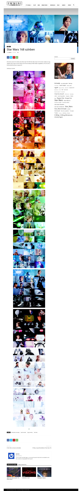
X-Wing (56, 115)
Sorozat (23, 476)
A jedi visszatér (23, 432)
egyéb (56, 87)
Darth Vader (63, 85)
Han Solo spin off (57, 91)
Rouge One (68, 98)
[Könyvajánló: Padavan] (44, 472)
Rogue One (60, 98)
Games (63, 5)
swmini (68, 109)
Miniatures (44, 5)
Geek (39, 5)
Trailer (56, 113)
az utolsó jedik (64, 83)
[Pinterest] (14, 57)
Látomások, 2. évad (25, 477)
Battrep (70, 83)
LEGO (55, 96)
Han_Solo (63, 91)
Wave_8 (68, 113)
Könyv (69, 5)
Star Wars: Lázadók (57, 102)
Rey (55, 98)
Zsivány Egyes (58, 117)
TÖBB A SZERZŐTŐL (22, 464)
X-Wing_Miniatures (66, 115)
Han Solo (66, 89)
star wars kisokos (59, 104)
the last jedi (57, 111)
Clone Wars (56, 85)
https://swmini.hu (19, 455)
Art (11, 44)
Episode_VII (56, 89)
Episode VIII (71, 87)
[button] (73, 5)
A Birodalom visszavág (15, 432)
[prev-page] (7, 482)
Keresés (56, 56)
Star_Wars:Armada (60, 108)
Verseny (60, 113)
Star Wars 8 (67, 100)
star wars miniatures (59, 106)
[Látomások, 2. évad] (29, 472)
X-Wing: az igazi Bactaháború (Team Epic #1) (41, 448)
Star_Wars (69, 106)
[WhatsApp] (17, 57)
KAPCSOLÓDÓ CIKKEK (12, 464)
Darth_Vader (69, 85)
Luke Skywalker (61, 96)
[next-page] (9, 482)
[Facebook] (8, 57)
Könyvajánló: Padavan (41, 477)
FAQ (60, 89)
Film (58, 5)
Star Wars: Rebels (65, 102)
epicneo (9, 52)
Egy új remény (30, 432)
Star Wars (35, 432)
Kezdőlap (8, 44)
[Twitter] (11, 57)
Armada (57, 83)
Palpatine (68, 96)
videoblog (64, 113)
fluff (62, 89)
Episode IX (66, 87)
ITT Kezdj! (28, 5)
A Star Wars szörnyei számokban (14, 448)
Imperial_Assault (59, 93)
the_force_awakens (65, 110)
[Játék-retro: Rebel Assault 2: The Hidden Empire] (14, 472)
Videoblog (52, 5)
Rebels (71, 96)
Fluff (34, 5)
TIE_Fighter (72, 110)
